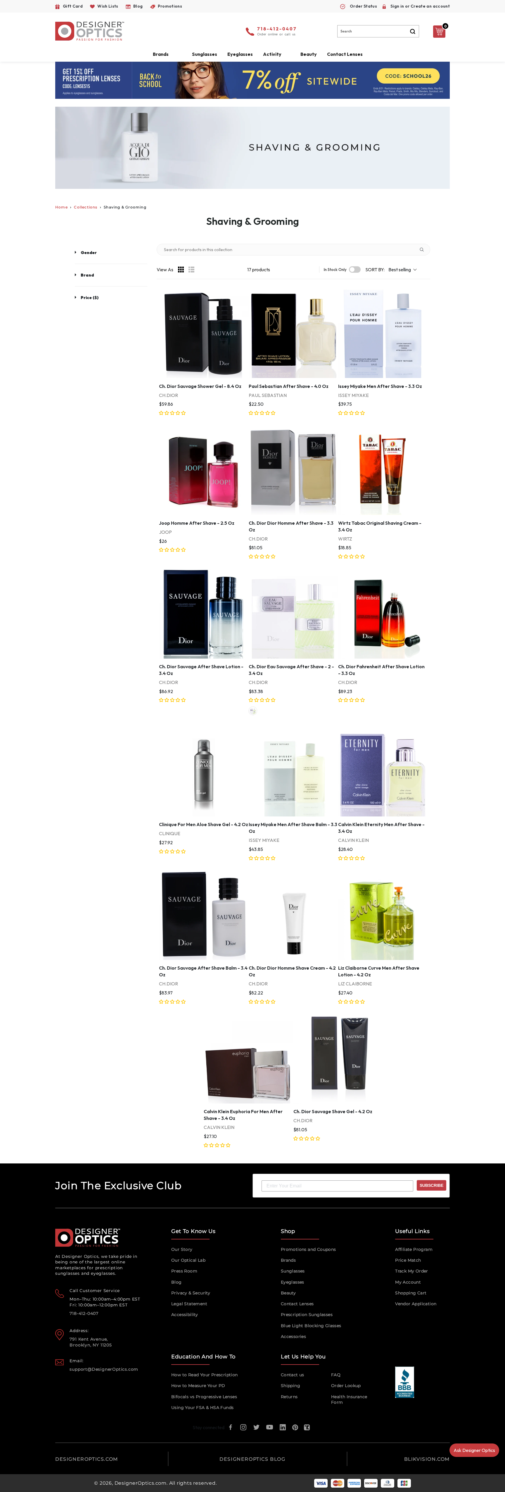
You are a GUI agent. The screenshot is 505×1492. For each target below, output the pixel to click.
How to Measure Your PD (198, 1385)
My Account (408, 1282)
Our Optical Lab (188, 1260)
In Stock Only (335, 269)
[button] (172, 413)
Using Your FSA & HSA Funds (202, 1407)
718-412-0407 (277, 29)
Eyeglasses (292, 1282)
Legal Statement (189, 1303)
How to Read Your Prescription (204, 1374)
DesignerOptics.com (141, 1483)
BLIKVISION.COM (427, 1459)
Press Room (184, 1271)
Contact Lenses (345, 54)
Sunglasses (293, 1271)
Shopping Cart (410, 1293)
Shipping (290, 1385)
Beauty (308, 54)
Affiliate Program (414, 1249)
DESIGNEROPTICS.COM (86, 1459)
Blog (176, 1282)
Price (89, 297)
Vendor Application (415, 1303)
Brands (288, 1260)
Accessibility (184, 1314)
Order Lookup (346, 1385)
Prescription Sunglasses (307, 1314)
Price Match (408, 1260)
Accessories (293, 1336)
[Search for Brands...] (424, 249)
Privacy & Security (190, 1293)
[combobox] (378, 31)
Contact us (292, 1374)
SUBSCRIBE (431, 1185)
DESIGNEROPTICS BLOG (252, 1459)
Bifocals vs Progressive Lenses (204, 1396)
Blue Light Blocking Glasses (311, 1325)
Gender (89, 252)
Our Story (182, 1249)
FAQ (335, 1374)
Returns (289, 1396)
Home (61, 207)
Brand (87, 275)
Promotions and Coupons (308, 1249)
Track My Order (411, 1271)
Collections (85, 207)
